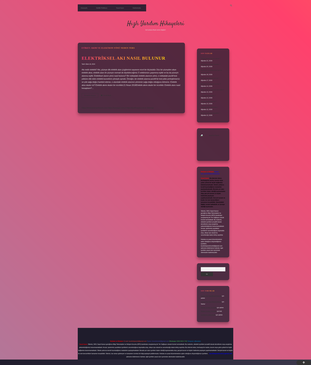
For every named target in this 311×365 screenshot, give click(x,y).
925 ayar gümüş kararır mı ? (210, 78)
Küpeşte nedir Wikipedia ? (209, 107)
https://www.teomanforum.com (94, 108)
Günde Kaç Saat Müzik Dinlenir (211, 296)
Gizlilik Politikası (101, 8)
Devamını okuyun (91, 96)
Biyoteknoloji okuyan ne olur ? (211, 84)
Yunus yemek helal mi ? (208, 101)
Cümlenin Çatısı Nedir (208, 315)
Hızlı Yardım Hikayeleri (155, 23)
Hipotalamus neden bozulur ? (210, 64)
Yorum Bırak (107, 95)
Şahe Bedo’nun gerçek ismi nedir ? (212, 90)
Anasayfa (84, 8)
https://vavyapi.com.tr (117, 108)
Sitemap (150, 108)
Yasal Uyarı (120, 8)
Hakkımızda (137, 8)
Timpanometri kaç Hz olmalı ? (210, 58)
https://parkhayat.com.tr (136, 108)
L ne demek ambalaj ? (208, 96)
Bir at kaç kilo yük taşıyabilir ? (210, 113)
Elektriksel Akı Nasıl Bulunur (123, 58)
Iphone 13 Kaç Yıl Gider (208, 307)
